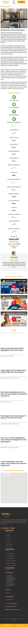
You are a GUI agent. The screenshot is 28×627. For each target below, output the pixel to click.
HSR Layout (9, 575)
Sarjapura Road (10, 582)
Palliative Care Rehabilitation (14, 164)
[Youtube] (13, 528)
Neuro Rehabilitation (14, 129)
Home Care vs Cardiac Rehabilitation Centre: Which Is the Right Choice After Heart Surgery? (14, 439)
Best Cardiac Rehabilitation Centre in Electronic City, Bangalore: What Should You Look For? (14, 393)
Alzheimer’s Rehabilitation (14, 193)
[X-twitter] (2, 528)
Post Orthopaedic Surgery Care (14, 214)
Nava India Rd (10, 599)
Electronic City (10, 585)
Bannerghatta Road (11, 578)
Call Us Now (7, 625)
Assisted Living (14, 172)
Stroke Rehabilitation (14, 100)
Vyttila (8, 592)
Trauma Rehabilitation (14, 158)
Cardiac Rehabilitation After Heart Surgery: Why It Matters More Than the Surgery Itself (13, 463)
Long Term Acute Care (14, 137)
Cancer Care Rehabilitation (14, 107)
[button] (14, 3)
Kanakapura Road (11, 584)
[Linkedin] (7, 528)
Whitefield (9, 581)
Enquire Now (21, 625)
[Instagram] (10, 528)
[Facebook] (5, 528)
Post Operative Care (14, 144)
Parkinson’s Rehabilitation (14, 221)
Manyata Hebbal (10, 579)
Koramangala (10, 577)
